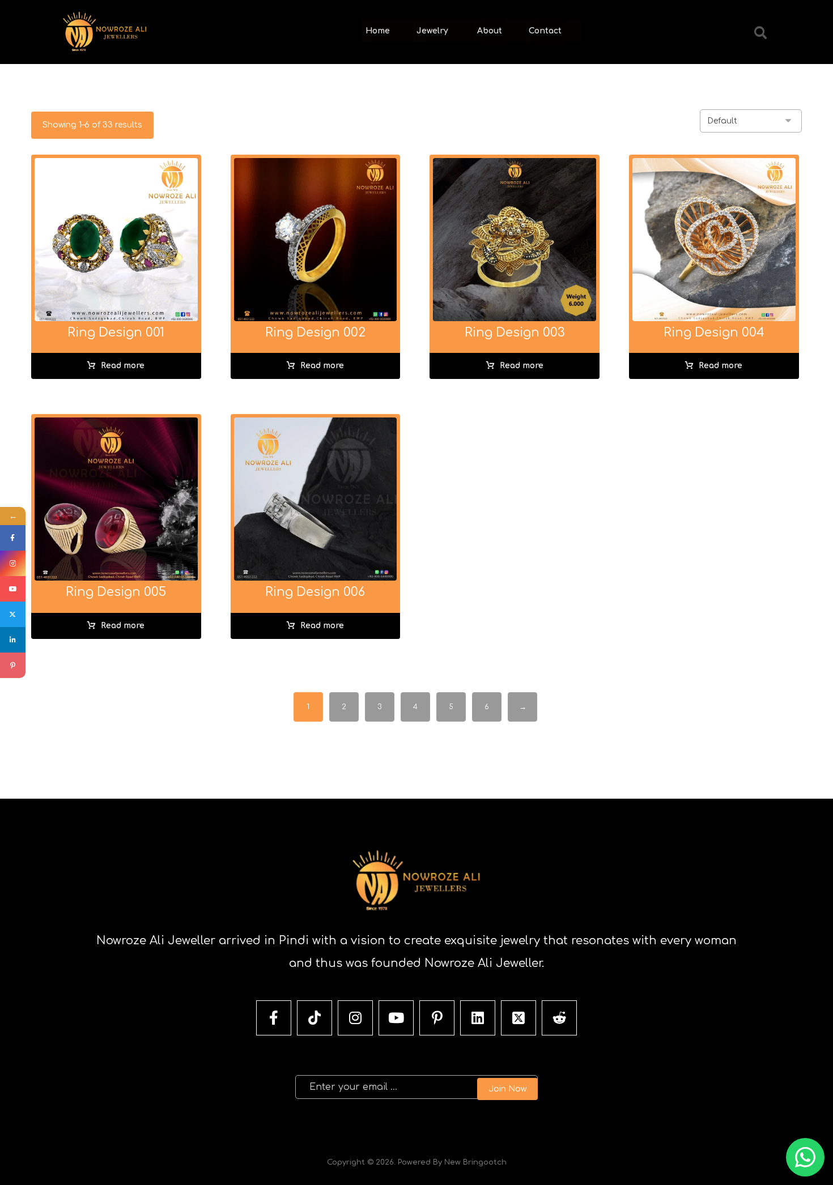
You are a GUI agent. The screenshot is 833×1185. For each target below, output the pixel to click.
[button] (760, 33)
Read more (122, 365)
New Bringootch (475, 1162)
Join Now (507, 1089)
